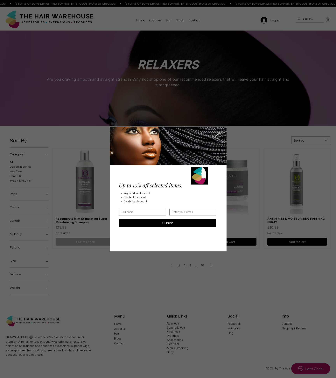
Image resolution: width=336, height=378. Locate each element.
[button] (217, 135)
